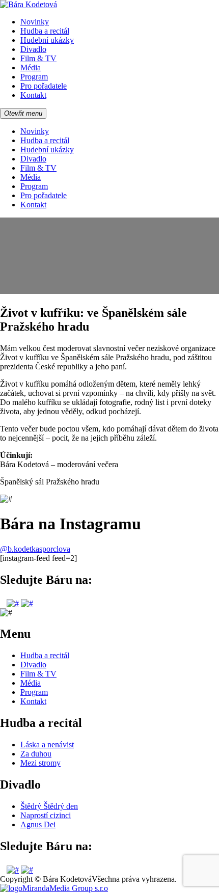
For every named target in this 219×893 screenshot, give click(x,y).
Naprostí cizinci (45, 815)
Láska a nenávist (47, 744)
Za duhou (35, 753)
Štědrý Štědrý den (49, 806)
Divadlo (33, 49)
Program (34, 76)
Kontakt (33, 95)
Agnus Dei (38, 824)
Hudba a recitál (44, 30)
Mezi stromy (40, 763)
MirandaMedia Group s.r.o (65, 888)
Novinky (34, 21)
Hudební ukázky (47, 40)
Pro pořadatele (43, 86)
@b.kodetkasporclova (35, 549)
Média (30, 67)
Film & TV (38, 58)
